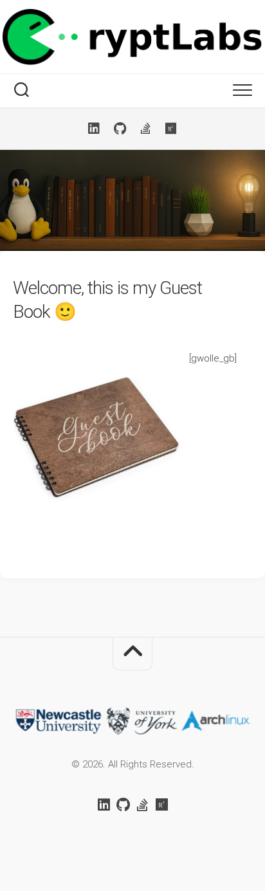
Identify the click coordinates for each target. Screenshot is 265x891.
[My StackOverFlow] (145, 129)
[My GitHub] (119, 129)
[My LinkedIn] (94, 129)
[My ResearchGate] (171, 129)
